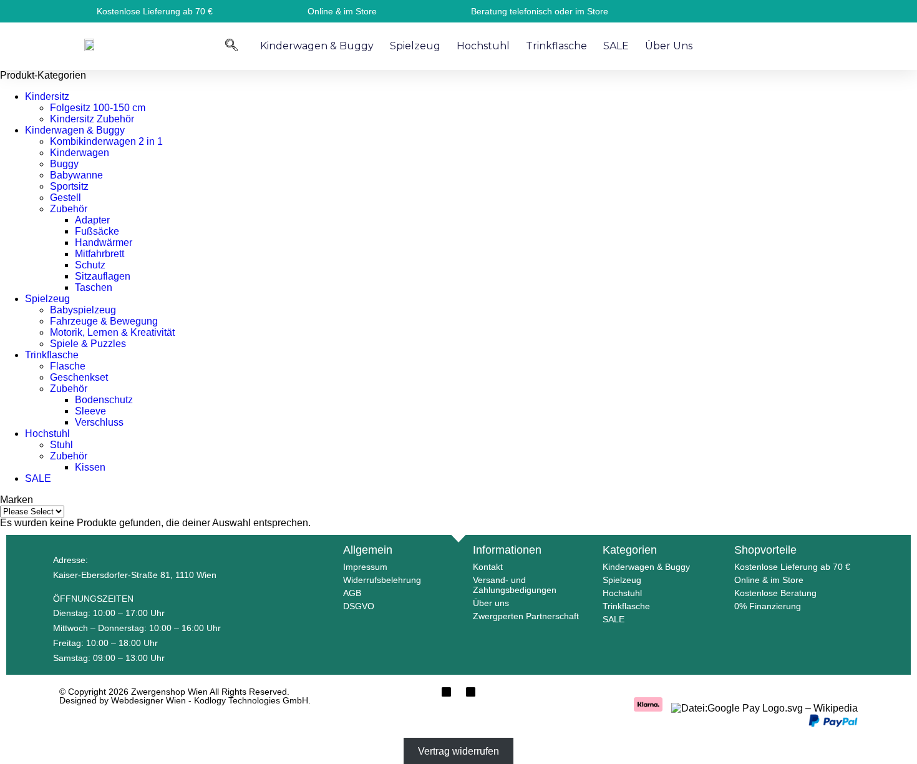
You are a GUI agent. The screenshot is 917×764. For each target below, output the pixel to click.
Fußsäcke (97, 231)
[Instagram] (470, 692)
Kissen (90, 467)
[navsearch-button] (231, 44)
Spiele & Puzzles (88, 343)
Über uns (668, 46)
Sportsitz (69, 186)
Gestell (65, 197)
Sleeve (90, 411)
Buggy (64, 164)
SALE (616, 46)
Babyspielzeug (83, 310)
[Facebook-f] (446, 692)
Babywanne (76, 175)
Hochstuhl (483, 46)
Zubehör (68, 208)
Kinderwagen (79, 152)
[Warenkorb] (812, 44)
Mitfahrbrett (99, 253)
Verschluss (99, 422)
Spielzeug (415, 46)
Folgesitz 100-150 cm (97, 107)
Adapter (92, 220)
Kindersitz (47, 96)
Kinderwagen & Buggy (317, 46)
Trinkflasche (556, 46)
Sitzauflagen (102, 276)
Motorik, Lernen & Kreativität (112, 332)
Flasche (67, 366)
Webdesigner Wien (149, 700)
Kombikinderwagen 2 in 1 (106, 141)
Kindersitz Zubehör (92, 119)
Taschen (93, 287)
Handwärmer (103, 242)
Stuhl (61, 444)
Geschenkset (79, 377)
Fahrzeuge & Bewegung (104, 321)
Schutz (90, 265)
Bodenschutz (104, 399)
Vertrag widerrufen (458, 751)
